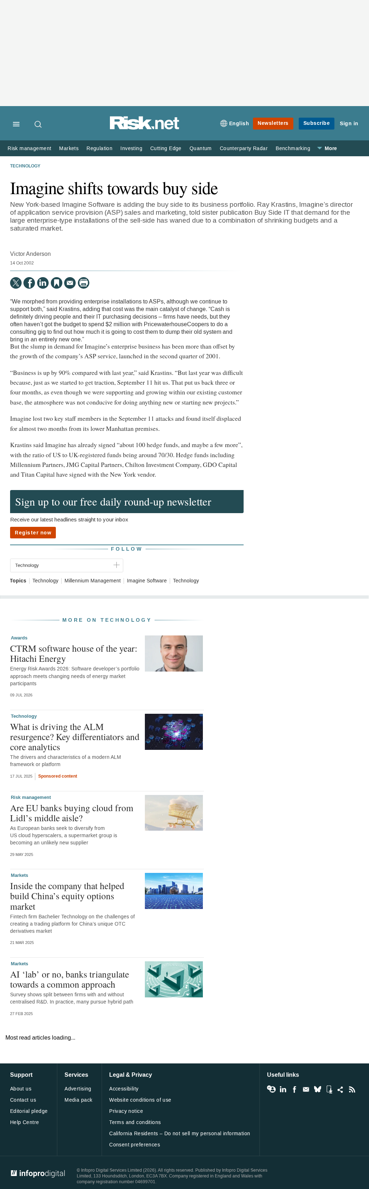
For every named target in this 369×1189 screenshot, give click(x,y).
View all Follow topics (271, 1089)
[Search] (38, 124)
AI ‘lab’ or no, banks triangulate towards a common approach (69, 979)
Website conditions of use (140, 1100)
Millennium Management (93, 581)
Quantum (201, 148)
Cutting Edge (166, 148)
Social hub (340, 1089)
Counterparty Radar (244, 148)
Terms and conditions (135, 1122)
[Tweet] (16, 283)
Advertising (78, 1088)
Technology (25, 166)
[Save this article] (56, 283)
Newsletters (273, 123)
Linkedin (283, 1089)
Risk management (29, 148)
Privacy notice (126, 1111)
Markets (69, 148)
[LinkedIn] (43, 283)
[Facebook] (29, 283)
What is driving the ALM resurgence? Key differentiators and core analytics (74, 736)
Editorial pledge (29, 1111)
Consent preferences (134, 1144)
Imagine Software (147, 581)
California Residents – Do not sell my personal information (179, 1133)
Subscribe (316, 123)
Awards (19, 638)
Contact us (23, 1100)
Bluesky (317, 1089)
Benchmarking (293, 148)
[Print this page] (83, 283)
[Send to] (70, 283)
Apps (329, 1089)
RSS (352, 1089)
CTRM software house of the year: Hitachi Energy (73, 653)
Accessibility (123, 1088)
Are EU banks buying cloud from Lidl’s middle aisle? (71, 813)
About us (20, 1088)
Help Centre (24, 1122)
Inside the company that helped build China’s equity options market (67, 895)
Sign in (349, 123)
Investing (131, 148)
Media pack (78, 1100)
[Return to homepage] (144, 128)
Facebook (294, 1089)
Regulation (99, 148)
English (239, 123)
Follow (127, 549)
